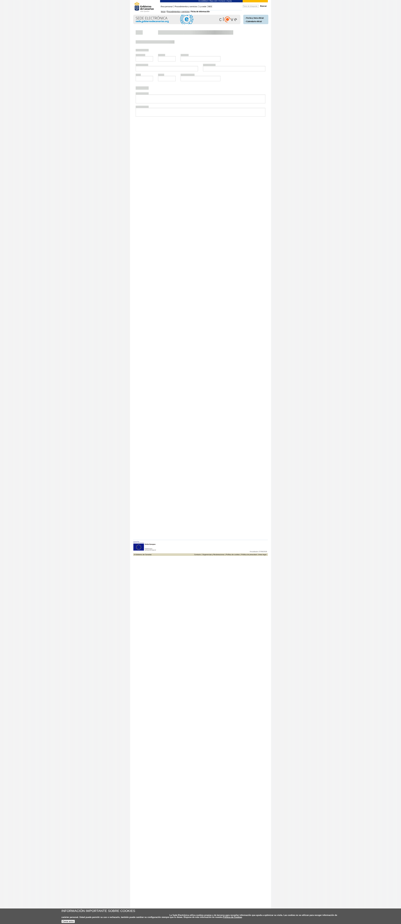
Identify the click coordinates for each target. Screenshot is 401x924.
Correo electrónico (189, 125)
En (158, 358)
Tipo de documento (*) (143, 102)
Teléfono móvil (165, 125)
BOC (210, 6)
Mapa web (213, 1)
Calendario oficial (254, 21)
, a (245, 358)
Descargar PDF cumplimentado (209, 435)
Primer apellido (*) (188, 114)
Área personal (167, 6)
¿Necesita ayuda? (254, 45)
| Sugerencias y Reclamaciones (213, 463)
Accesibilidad (203, 1)
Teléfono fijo (142, 125)
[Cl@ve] (186, 23)
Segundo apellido (231, 114)
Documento (164, 103)
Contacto (222, 1)
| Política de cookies (232, 463)
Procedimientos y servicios (186, 6)
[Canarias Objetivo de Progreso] (144, 458)
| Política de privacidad (248, 463)
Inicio (163, 12)
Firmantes (141, 369)
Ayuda (229, 1)
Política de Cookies (232, 917)
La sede (202, 6)
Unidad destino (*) (145, 392)
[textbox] (146, 108)
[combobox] (146, 108)
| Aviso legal (262, 463)
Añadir (140, 245)
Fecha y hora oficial (255, 18)
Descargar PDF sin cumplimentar (246, 435)
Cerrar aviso (68, 921)
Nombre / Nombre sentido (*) (151, 114)
